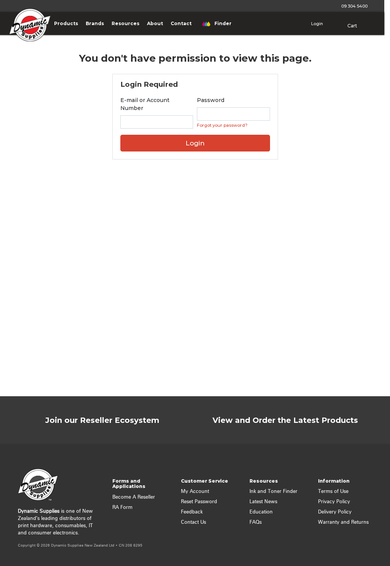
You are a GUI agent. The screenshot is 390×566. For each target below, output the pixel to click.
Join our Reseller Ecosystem (102, 420)
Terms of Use (333, 491)
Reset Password (199, 501)
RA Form (122, 507)
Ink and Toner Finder (273, 491)
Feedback (192, 512)
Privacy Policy (334, 501)
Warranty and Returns (343, 522)
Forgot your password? (222, 125)
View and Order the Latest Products (285, 420)
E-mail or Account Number (144, 104)
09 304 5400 (353, 6)
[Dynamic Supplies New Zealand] (28, 30)
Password (210, 100)
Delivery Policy (335, 512)
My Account (195, 491)
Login (316, 23)
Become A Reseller (133, 497)
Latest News (263, 501)
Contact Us (193, 522)
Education (261, 512)
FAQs (255, 522)
